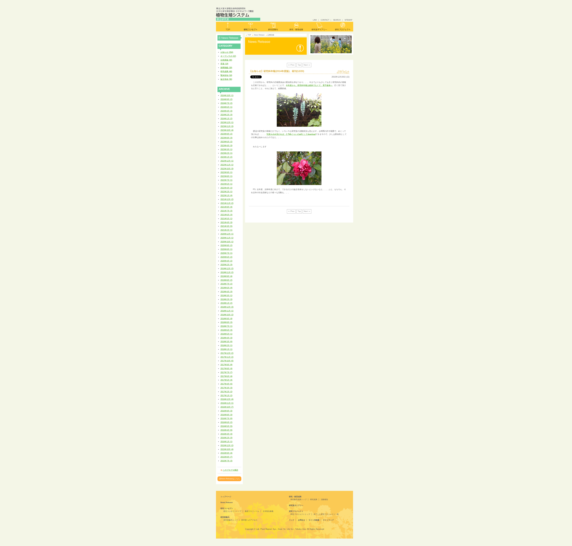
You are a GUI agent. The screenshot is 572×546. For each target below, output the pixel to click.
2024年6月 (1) (226, 107)
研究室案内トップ (230, 520)
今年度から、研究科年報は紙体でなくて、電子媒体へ (309, 85)
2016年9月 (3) (226, 411)
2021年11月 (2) (226, 203)
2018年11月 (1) (226, 311)
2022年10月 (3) (226, 169)
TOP (249, 35)
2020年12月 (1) (226, 234)
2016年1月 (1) (226, 441)
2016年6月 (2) (226, 422)
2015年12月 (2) (226, 445)
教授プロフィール (252, 511)
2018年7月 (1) (226, 326)
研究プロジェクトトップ (300, 514)
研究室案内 (273, 26)
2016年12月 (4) (226, 399)
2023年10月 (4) (226, 130)
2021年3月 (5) (226, 226)
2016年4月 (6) (226, 430)
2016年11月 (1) (226, 403)
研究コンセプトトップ (232, 511)
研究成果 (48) (226, 71)
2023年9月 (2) (226, 134)
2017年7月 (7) (226, 372)
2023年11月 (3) (226, 126)
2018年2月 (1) (226, 345)
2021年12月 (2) (226, 199)
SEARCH (337, 20)
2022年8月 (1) (226, 176)
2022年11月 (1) (226, 165)
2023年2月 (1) (226, 153)
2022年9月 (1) (226, 172)
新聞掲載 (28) (226, 67)
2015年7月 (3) (226, 461)
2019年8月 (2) (226, 280)
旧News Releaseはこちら (229, 479)
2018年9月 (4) (226, 318)
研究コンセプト (250, 26)
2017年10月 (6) (226, 361)
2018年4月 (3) (226, 338)
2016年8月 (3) (226, 415)
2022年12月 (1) (226, 161)
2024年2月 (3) (226, 115)
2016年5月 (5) (226, 426)
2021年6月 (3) (226, 215)
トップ (227, 26)
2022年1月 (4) (226, 195)
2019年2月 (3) (226, 299)
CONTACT (325, 20)
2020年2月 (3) (226, 265)
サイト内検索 (314, 520)
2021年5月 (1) (226, 218)
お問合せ (301, 520)
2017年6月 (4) (226, 376)
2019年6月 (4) (226, 288)
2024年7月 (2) (226, 103)
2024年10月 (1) (226, 95)
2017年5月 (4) (226, 380)
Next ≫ (307, 65)
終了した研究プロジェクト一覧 (326, 514)
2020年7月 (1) (226, 253)
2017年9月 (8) (226, 365)
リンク (291, 520)
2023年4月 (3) (226, 145)
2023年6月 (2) (226, 142)
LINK (315, 20)
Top (299, 65)
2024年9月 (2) (226, 99)
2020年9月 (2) (226, 245)
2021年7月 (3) (226, 211)
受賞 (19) (224, 64)
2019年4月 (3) (226, 292)
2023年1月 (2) (226, 157)
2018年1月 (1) (226, 349)
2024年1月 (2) (226, 118)
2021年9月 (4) (226, 207)
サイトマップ (328, 520)
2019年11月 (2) (226, 272)
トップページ (225, 497)
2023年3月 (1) (226, 149)
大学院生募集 (268, 511)
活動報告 (324, 499)
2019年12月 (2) (226, 268)
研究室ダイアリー (318, 26)
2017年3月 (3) (226, 388)
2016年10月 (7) (226, 407)
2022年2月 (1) (226, 191)
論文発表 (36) (226, 79)
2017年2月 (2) (226, 392)
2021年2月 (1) (226, 230)
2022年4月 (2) (226, 188)
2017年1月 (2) (226, 395)
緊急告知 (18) (226, 75)
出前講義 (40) (226, 60)
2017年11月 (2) (226, 357)
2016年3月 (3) (226, 434)
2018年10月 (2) (226, 315)
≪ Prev (291, 65)
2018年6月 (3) (226, 330)
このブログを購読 (230, 470)
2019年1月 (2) (226, 303)
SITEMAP (348, 20)
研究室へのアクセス (249, 520)
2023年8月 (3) (226, 138)
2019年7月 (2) (226, 284)
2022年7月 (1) (226, 180)
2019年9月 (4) (226, 276)
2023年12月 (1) (226, 122)
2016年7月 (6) (226, 418)
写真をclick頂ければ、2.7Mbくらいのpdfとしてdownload (291, 134)
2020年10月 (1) (226, 242)
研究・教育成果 (296, 26)
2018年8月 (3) (226, 322)
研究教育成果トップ (298, 499)
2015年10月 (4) (226, 449)
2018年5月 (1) (226, 334)
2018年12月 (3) (226, 307)
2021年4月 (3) (226, 222)
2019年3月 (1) (226, 295)
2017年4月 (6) (226, 384)
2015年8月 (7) (226, 457)
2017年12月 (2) (226, 353)
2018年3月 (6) (226, 341)
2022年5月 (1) (226, 184)
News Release (229, 38)
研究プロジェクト (341, 26)
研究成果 (313, 499)
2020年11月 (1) (226, 238)
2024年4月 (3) (226, 111)
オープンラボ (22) (228, 56)
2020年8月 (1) (226, 249)
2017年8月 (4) (226, 368)
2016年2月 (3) (226, 438)
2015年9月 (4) (226, 453)
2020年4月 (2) (226, 261)
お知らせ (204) (226, 52)
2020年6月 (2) (226, 257)
